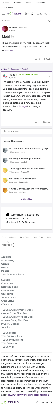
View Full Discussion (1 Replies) (15, 69)
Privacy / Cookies (10, 323)
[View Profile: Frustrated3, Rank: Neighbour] (5, 29)
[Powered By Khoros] (26, 244)
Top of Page (24, 237)
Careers (5, 263)
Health (28, 2)
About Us (6, 256)
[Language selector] (26, 13)
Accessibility (7, 260)
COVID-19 (6, 304)
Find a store (7, 290)
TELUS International (11, 336)
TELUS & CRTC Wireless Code (17, 316)
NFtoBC (12, 75)
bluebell (24, 162)
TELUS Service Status (12, 274)
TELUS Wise (7, 346)
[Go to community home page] (15, 13)
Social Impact (7, 8)
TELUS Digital (8, 332)
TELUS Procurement (12, 339)
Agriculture (40, 2)
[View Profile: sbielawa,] (5, 190)
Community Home (9, 237)
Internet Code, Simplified (14, 313)
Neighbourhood (9, 286)
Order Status (7, 300)
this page (22, 106)
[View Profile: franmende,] (5, 180)
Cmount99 (25, 172)
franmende (23, 182)
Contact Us (7, 283)
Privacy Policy (38, 237)
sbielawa (22, 192)
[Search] (32, 13)
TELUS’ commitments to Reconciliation (28, 394)
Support (5, 279)
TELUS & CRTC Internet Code (17, 309)
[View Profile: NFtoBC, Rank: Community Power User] (5, 76)
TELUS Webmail (9, 343)
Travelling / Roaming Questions (25, 158)
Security (5, 327)
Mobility (7, 21)
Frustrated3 (13, 27)
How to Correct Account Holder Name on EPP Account (28, 188)
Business (17, 2)
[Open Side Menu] (3, 14)
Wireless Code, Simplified (14, 320)
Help (49, 237)
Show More (9, 51)
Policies (5, 270)
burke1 (23, 152)
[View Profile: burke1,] (5, 150)
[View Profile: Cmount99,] (5, 170)
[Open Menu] (49, 20)
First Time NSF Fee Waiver (22, 178)
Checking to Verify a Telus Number (27, 168)
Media (4, 267)
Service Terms (8, 297)
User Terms (7, 293)
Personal (5, 2)
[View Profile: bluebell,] (5, 160)
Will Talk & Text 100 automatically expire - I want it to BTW (29, 148)
